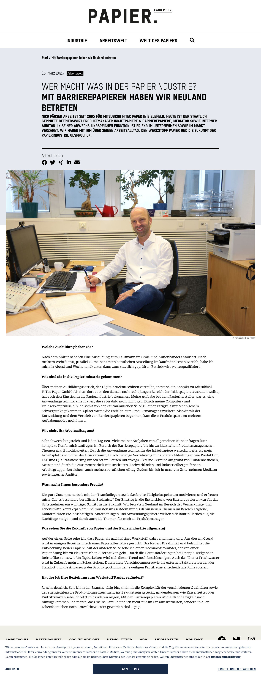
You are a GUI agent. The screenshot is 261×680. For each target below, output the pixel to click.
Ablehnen (12, 669)
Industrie (76, 40)
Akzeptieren (130, 669)
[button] (45, 161)
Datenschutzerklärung (226, 657)
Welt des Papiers (158, 40)
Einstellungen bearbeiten (237, 669)
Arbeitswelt (113, 40)
